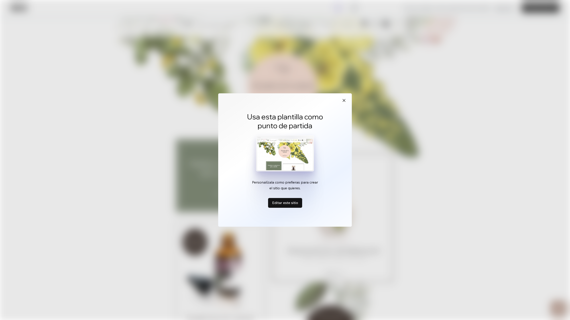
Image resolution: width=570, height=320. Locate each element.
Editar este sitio (285, 202)
